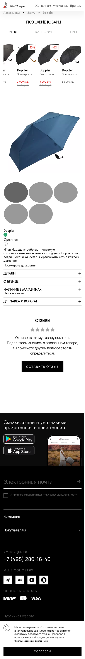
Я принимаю (43, 494)
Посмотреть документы (19, 265)
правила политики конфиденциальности (51, 494)
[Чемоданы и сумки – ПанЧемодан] (14, 5)
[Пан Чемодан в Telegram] (7, 580)
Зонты (31, 13)
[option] (26, 66)
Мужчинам (60, 5)
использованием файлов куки (32, 640)
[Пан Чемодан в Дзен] (31, 580)
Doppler (48, 13)
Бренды (76, 5)
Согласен (42, 651)
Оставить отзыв (42, 366)
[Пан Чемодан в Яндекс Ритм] (43, 580)
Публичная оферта (18, 616)
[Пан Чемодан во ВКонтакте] (19, 580)
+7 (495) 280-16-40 (27, 559)
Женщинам (43, 5)
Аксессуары (11, 13)
